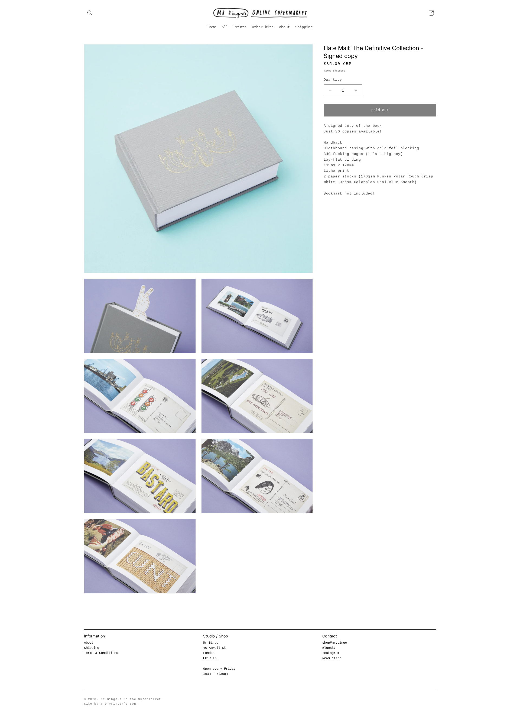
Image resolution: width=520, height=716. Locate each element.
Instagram (330, 653)
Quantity (333, 80)
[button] (90, 13)
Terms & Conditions (101, 653)
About (88, 643)
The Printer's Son (118, 703)
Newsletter (331, 658)
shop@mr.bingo (334, 643)
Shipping (91, 648)
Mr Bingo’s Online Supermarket (131, 699)
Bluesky (329, 648)
